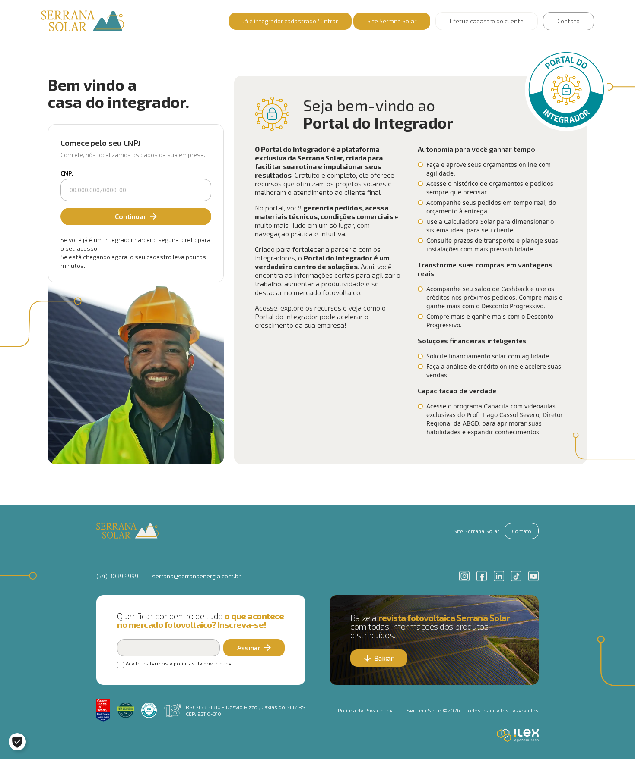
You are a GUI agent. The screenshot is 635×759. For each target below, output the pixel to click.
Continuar (130, 216)
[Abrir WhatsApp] (613, 737)
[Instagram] (464, 576)
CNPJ (67, 173)
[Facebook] (481, 576)
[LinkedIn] (499, 576)
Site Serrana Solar (391, 21)
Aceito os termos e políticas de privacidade (179, 663)
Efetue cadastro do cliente (487, 21)
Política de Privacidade (365, 710)
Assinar (248, 647)
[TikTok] (516, 576)
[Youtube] (533, 576)
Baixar (384, 658)
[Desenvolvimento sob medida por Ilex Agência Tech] (518, 735)
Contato (568, 21)
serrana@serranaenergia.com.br (196, 576)
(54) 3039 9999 (117, 576)
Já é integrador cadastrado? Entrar (290, 21)
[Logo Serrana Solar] (127, 531)
